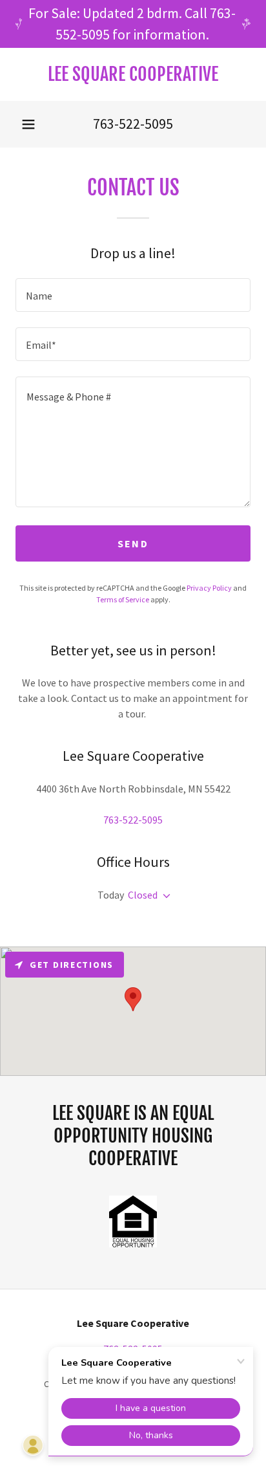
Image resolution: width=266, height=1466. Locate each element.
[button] (28, 124)
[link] (133, 74)
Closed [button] (143, 894)
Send (133, 543)
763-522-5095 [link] (133, 124)
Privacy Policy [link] (209, 588)
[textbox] (133, 295)
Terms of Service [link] (122, 599)
